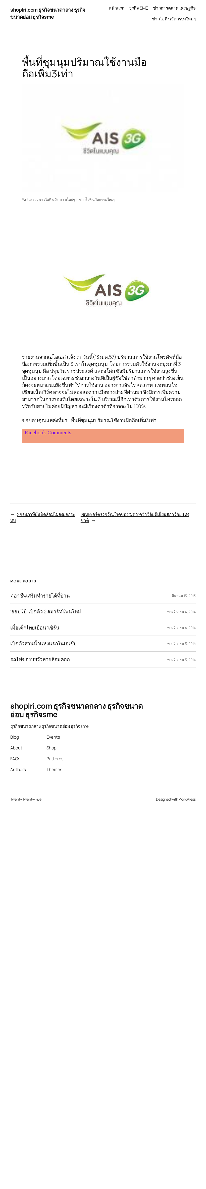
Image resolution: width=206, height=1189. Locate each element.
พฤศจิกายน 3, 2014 (181, 643)
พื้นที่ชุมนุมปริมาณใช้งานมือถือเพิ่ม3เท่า (114, 420)
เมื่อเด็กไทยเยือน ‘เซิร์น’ (35, 628)
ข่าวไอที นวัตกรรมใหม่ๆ (57, 199)
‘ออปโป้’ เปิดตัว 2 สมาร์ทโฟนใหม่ (45, 611)
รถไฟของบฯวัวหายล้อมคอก (40, 659)
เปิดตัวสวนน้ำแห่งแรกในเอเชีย (43, 643)
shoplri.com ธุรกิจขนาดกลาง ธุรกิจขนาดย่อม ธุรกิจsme (47, 13)
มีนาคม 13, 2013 (184, 595)
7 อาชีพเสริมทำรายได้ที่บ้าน (40, 596)
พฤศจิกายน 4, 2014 (181, 611)
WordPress (187, 799)
